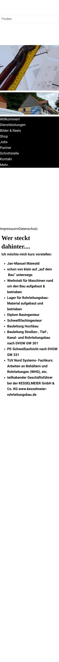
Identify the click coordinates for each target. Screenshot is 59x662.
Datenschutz (28, 229)
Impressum (8, 229)
